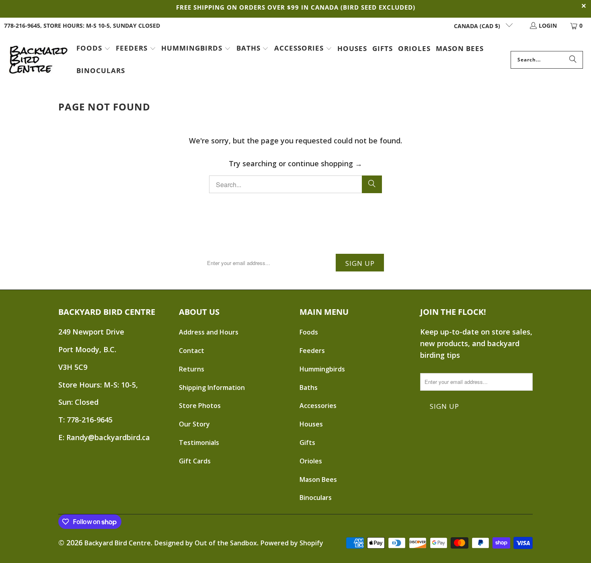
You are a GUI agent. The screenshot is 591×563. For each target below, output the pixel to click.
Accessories (318, 405)
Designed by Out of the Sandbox (205, 543)
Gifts (307, 442)
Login (548, 25)
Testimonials (199, 442)
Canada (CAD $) (478, 26)
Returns (191, 369)
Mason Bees (318, 479)
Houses (311, 424)
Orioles (311, 461)
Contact (191, 350)
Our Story (194, 424)
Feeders (312, 350)
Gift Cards (195, 461)
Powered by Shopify (292, 543)
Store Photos (200, 405)
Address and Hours (208, 332)
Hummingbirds (322, 369)
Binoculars (316, 497)
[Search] (573, 60)
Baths (309, 387)
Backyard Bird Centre (117, 543)
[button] (93, 49)
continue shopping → (325, 163)
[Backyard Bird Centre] (38, 60)
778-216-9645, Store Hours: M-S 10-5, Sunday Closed (82, 25)
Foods (309, 332)
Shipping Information (212, 387)
